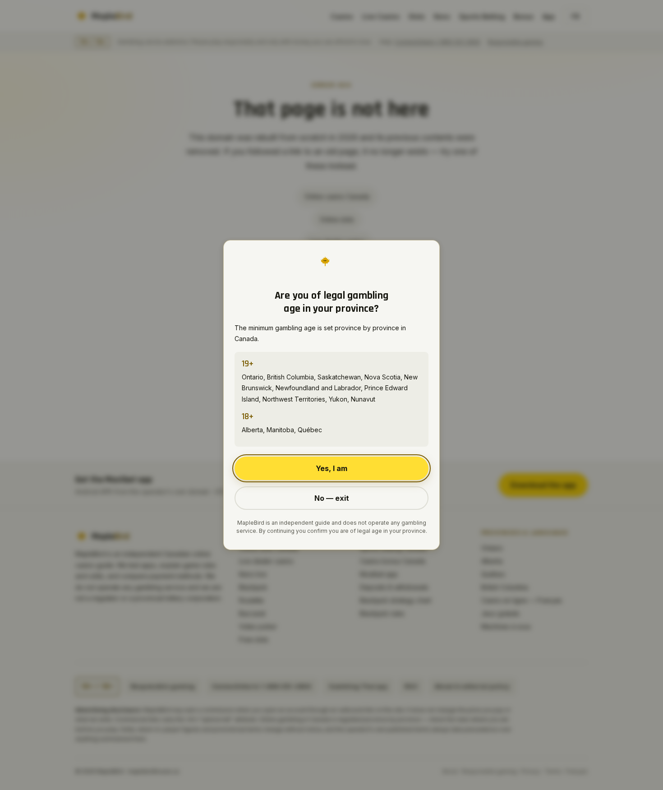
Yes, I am (331, 468)
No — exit (331, 498)
